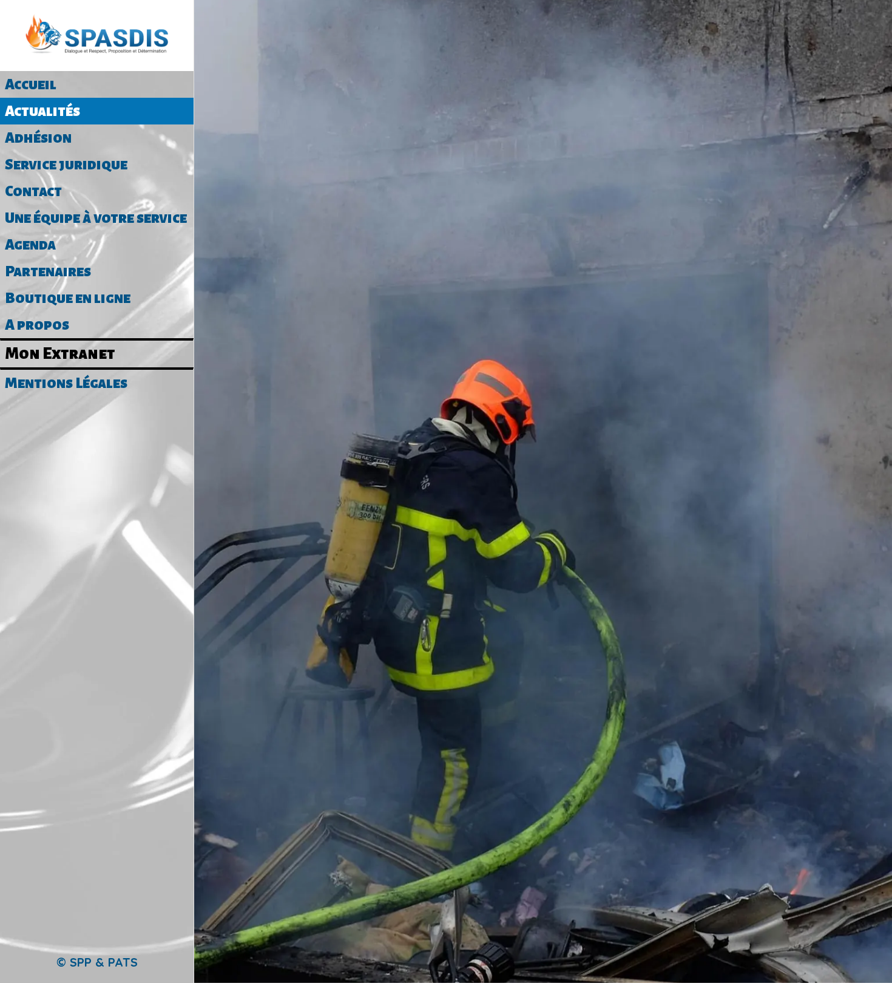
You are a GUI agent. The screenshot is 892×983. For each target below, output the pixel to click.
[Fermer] (218, 19)
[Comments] (543, 196)
